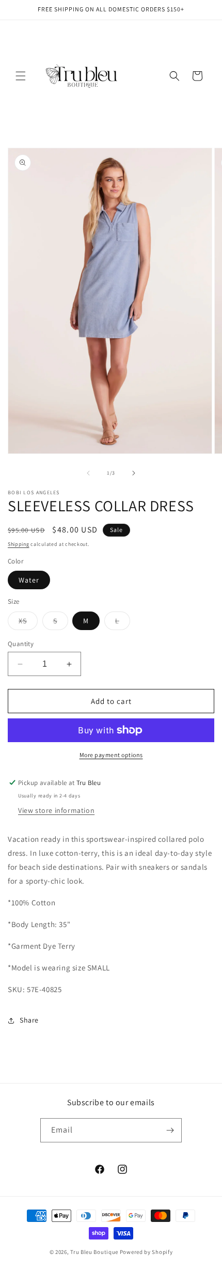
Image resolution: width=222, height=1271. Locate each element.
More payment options (111, 755)
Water (29, 580)
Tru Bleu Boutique (94, 1252)
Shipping (18, 544)
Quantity (21, 643)
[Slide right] (133, 473)
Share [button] (29, 1020)
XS (28, 623)
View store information (56, 810)
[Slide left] (88, 473)
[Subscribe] (169, 1130)
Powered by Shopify (146, 1252)
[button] (20, 76)
